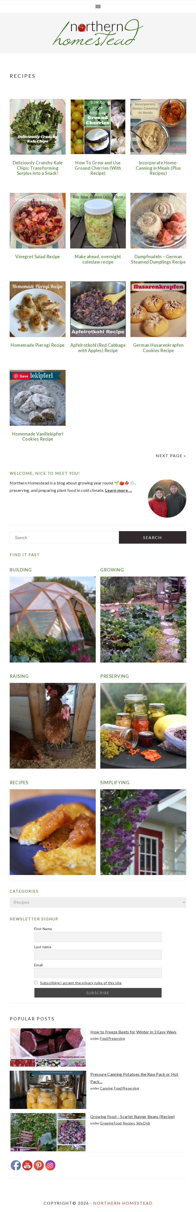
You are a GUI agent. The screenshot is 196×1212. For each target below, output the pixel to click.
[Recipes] (53, 873)
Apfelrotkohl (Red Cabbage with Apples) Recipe (98, 347)
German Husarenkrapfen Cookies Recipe (158, 347)
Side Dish (143, 1123)
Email (38, 965)
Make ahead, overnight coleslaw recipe (98, 259)
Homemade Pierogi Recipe (38, 345)
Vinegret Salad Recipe (37, 256)
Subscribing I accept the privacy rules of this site (80, 983)
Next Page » (171, 455)
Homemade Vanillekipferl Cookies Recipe (38, 436)
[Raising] (53, 767)
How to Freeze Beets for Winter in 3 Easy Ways (133, 1031)
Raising (19, 676)
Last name (42, 947)
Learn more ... (118, 490)
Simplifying (115, 782)
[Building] (53, 660)
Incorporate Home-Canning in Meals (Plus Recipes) (158, 168)
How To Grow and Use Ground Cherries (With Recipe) (98, 168)
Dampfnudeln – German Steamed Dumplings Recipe (158, 259)
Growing (112, 569)
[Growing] (143, 660)
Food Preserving (112, 1038)
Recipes (19, 782)
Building (21, 569)
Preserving (114, 676)
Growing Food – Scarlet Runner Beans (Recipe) (132, 1116)
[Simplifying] (143, 873)
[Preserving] (143, 767)
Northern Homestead (123, 1203)
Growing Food (110, 1123)
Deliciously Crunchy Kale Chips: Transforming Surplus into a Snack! (38, 168)
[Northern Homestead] (98, 44)
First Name (43, 929)
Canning (106, 1088)
